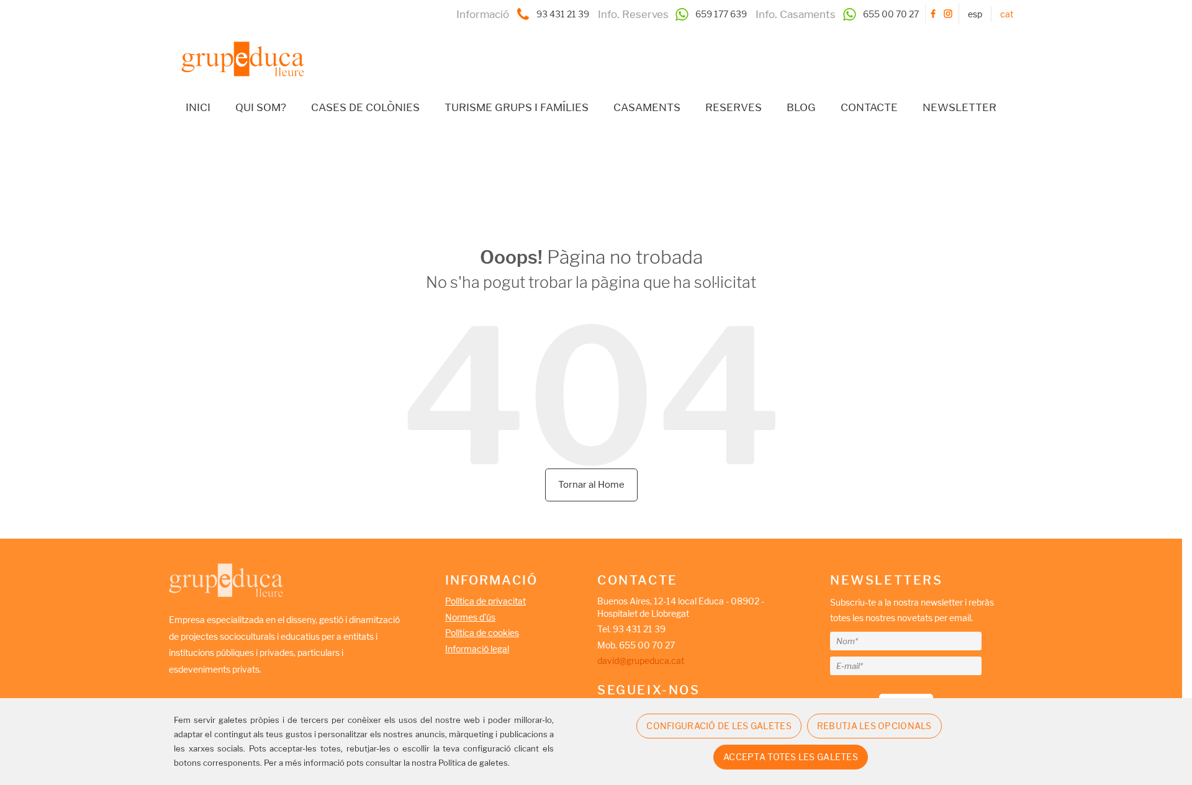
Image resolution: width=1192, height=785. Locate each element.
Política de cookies (482, 632)
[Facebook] (933, 14)
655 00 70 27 (891, 14)
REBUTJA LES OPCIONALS (874, 725)
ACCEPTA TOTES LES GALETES (790, 756)
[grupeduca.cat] (236, 49)
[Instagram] (948, 14)
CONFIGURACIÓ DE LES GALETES (719, 725)
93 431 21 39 (562, 14)
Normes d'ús (470, 617)
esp (975, 14)
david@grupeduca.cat (640, 660)
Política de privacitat (485, 601)
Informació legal (477, 649)
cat (1006, 14)
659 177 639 (721, 14)
